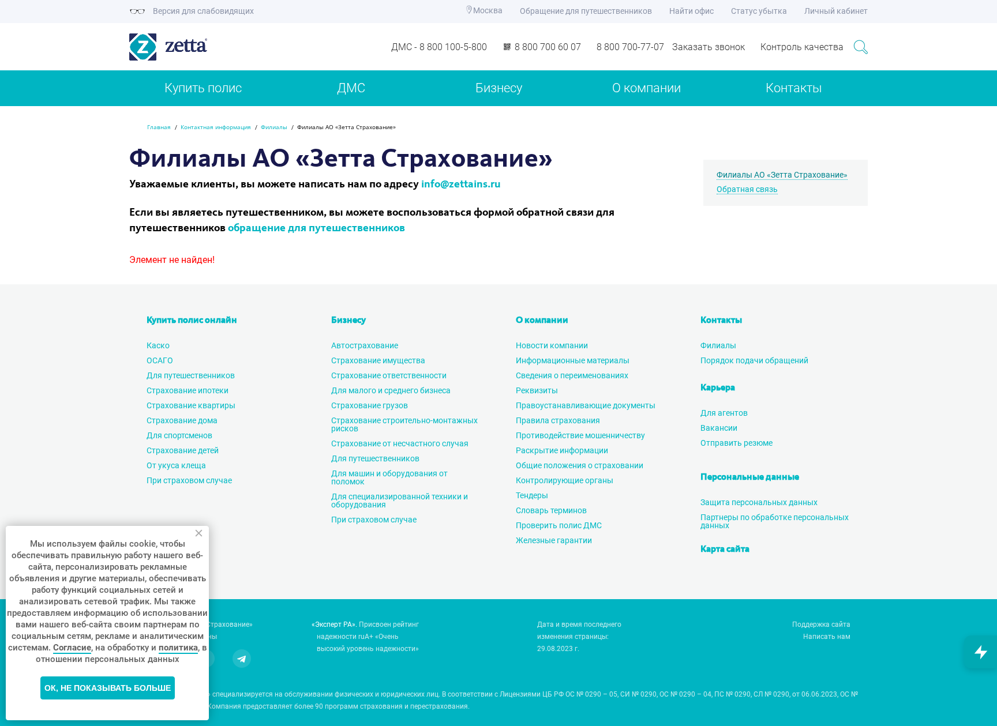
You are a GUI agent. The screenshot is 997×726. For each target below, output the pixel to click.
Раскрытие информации (562, 450)
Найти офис (691, 11)
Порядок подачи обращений (754, 360)
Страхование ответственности (389, 375)
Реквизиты (537, 390)
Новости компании (552, 345)
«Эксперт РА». (334, 624)
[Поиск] (860, 47)
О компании (646, 88)
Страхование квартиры (191, 405)
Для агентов (724, 412)
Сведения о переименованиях (572, 375)
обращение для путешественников (316, 228)
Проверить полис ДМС (559, 525)
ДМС (351, 88)
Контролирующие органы (564, 480)
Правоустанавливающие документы (585, 405)
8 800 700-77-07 (630, 46)
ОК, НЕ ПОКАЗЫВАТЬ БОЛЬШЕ (107, 688)
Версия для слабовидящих (202, 11)
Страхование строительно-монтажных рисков (404, 424)
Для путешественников (191, 375)
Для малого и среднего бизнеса (391, 390)
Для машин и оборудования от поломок (389, 477)
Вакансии (718, 427)
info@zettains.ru (461, 184)
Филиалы (718, 345)
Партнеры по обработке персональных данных (774, 521)
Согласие (72, 647)
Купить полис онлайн (192, 320)
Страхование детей (183, 450)
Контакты (794, 88)
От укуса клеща (176, 465)
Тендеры (532, 495)
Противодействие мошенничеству (580, 435)
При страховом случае (189, 480)
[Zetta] (216, 47)
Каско (158, 345)
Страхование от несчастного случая (399, 443)
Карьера (717, 388)
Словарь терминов (551, 510)
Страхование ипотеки (187, 390)
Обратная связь (747, 189)
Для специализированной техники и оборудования (399, 500)
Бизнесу (498, 88)
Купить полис (203, 88)
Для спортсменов (179, 435)
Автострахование (364, 345)
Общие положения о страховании (579, 465)
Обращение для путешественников (586, 11)
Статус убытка (759, 11)
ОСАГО (160, 360)
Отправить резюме (736, 442)
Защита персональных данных (759, 502)
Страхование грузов (369, 405)
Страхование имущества (378, 360)
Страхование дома (182, 420)
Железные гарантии (554, 540)
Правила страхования (558, 420)
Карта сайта (724, 549)
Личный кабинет (836, 11)
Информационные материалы (572, 360)
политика (178, 647)
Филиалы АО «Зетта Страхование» (782, 174)
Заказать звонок (708, 47)
